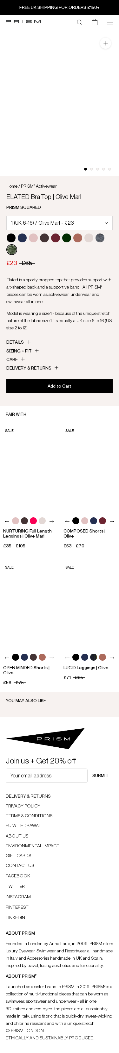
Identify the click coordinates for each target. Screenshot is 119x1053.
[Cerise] (33, 520)
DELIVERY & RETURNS (28, 796)
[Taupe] (89, 238)
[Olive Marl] (12, 249)
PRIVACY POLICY (23, 805)
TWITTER (15, 886)
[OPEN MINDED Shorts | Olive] (29, 605)
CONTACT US (20, 865)
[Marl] (100, 238)
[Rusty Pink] (78, 238)
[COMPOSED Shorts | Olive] (89, 468)
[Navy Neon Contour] (93, 657)
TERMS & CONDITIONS (29, 815)
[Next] (52, 522)
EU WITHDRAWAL (23, 825)
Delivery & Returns (28, 368)
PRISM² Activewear (39, 186)
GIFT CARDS (18, 855)
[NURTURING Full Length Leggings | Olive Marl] (29, 468)
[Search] (80, 22)
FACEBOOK (18, 875)
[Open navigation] (110, 21)
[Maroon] (55, 238)
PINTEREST (17, 907)
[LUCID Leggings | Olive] (89, 605)
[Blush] (33, 238)
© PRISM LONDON (25, 1030)
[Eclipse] (22, 238)
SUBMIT (100, 775)
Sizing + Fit (19, 350)
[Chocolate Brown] (44, 238)
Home (11, 186)
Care (12, 359)
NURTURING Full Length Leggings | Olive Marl (27, 533)
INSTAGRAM (18, 896)
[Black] (11, 238)
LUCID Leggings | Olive (86, 667)
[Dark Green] (66, 238)
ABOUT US (17, 835)
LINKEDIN (15, 917)
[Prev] (7, 522)
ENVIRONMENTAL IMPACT (32, 845)
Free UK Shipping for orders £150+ (59, 7)
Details (15, 342)
